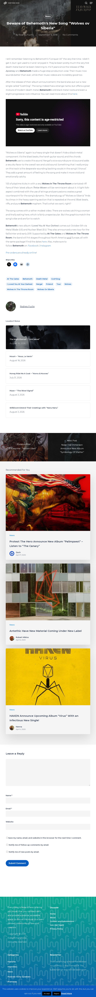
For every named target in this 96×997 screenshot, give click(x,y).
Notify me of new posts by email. (24, 852)
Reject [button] (56, 993)
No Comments (70, 35)
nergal (39, 284)
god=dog (55, 279)
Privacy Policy (56, 929)
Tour (58, 284)
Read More (66, 993)
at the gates (13, 279)
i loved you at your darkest (19, 284)
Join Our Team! (57, 925)
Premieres (12, 982)
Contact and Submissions (62, 921)
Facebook (33, 245)
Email (9, 809)
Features (12, 962)
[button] (91, 3)
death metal (42, 279)
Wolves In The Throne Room (20, 289)
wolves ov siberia (45, 289)
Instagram (45, 245)
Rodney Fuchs (26, 35)
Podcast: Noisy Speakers (19, 977)
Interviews (12, 967)
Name (9, 795)
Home (53, 914)
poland (49, 284)
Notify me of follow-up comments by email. (29, 845)
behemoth (27, 279)
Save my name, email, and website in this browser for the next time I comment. (44, 838)
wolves (67, 284)
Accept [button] (47, 993)
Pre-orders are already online (21, 253)
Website (9, 822)
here (74, 94)
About (53, 917)
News (48, 16)
